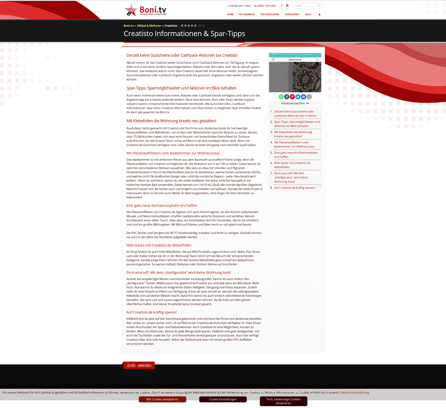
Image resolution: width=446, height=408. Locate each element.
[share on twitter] (298, 97)
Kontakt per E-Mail (240, 5)
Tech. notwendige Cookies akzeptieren (283, 401)
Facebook (281, 5)
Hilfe (308, 14)
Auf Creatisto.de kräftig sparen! (294, 188)
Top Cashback (246, 14)
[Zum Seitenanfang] (440, 404)
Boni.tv (129, 26)
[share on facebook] (287, 97)
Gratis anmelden (139, 365)
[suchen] (319, 5)
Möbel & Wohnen (149, 26)
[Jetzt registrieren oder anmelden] (320, 14)
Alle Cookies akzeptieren (162, 399)
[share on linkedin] (303, 97)
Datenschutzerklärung (354, 392)
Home (230, 14)
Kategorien (292, 14)
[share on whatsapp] (281, 97)
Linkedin (287, 5)
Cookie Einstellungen (223, 399)
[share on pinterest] (292, 97)
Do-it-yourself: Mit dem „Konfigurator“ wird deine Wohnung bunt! (291, 177)
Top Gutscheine (270, 14)
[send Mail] (309, 97)
